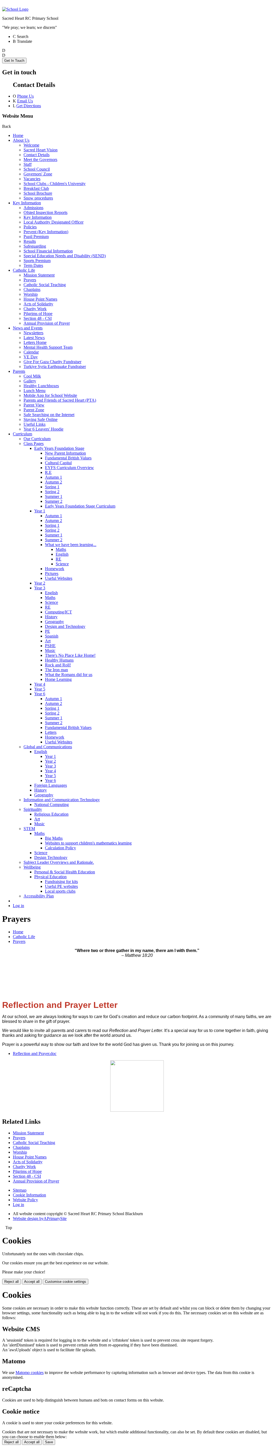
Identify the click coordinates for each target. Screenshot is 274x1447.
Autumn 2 (53, 482)
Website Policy (25, 1199)
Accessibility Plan (39, 896)
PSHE (50, 645)
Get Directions (28, 105)
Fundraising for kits (61, 881)
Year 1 (39, 511)
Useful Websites (58, 578)
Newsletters (33, 333)
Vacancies (32, 178)
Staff (28, 164)
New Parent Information (65, 453)
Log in (18, 905)
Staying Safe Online (41, 419)
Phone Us (25, 96)
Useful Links (34, 424)
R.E (48, 472)
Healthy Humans (59, 660)
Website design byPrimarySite (40, 1218)
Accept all (32, 1282)
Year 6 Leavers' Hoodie (43, 429)
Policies (30, 227)
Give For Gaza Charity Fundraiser (52, 361)
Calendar (31, 352)
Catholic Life (24, 270)
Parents (19, 371)
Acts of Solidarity (38, 304)
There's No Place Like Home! (70, 655)
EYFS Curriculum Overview (69, 467)
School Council (37, 169)
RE (58, 559)
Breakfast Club (36, 188)
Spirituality (33, 809)
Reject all (11, 1282)
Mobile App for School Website (50, 395)
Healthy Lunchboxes (41, 385)
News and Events (28, 328)
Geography (54, 621)
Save (49, 1442)
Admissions (33, 207)
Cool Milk (32, 376)
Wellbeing (32, 867)
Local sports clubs (60, 891)
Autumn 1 (53, 477)
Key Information (27, 203)
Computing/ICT (58, 612)
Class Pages (34, 443)
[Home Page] (15, 9)
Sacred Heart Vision (41, 150)
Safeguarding (35, 246)
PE (47, 631)
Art (48, 641)
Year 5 (39, 689)
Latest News (34, 337)
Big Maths (54, 838)
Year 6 (39, 694)
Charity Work (35, 308)
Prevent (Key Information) (46, 231)
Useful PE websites (61, 886)
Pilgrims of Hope (38, 313)
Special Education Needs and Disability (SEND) (65, 256)
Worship (31, 294)
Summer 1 (53, 496)
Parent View (34, 405)
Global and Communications (48, 746)
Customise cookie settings (65, 1282)
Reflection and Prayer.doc (34, 1053)
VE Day (31, 357)
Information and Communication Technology (62, 799)
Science (62, 564)
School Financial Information (48, 251)
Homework (54, 568)
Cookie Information (29, 1195)
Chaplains (32, 289)
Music (50, 650)
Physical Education (50, 876)
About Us (21, 140)
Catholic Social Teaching (45, 284)
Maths (61, 549)
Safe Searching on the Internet (49, 414)
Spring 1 (52, 487)
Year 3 (39, 588)
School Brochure (38, 193)
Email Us (25, 101)
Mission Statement (39, 275)
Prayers (30, 280)
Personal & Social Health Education (64, 872)
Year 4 (39, 684)
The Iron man (56, 669)
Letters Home (35, 342)
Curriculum (22, 434)
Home (18, 135)
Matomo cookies (30, 1372)
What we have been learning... (70, 544)
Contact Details (37, 154)
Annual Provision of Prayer (47, 323)
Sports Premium (37, 260)
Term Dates (33, 265)
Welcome (31, 145)
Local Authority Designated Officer (53, 222)
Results (30, 241)
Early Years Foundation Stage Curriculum (80, 506)
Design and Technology (65, 626)
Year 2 (39, 583)
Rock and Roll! (58, 665)
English (62, 554)
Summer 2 (53, 501)
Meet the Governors (40, 159)
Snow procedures (38, 198)
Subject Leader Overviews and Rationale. (59, 862)
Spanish (51, 636)
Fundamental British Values (68, 458)
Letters (50, 732)
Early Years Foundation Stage (59, 448)
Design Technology (50, 857)
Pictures (51, 573)
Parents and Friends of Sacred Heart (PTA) (60, 400)
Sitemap (19, 1190)
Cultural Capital (58, 462)
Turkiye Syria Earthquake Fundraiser (55, 366)
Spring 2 (52, 491)
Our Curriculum (37, 438)
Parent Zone (34, 410)
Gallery (30, 381)
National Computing (51, 804)
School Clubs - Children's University (55, 183)
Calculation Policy (60, 848)
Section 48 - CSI (38, 318)
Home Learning (58, 679)
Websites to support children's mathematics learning (88, 843)
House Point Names (40, 299)
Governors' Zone (38, 174)
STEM (29, 828)
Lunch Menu (34, 390)
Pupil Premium (36, 236)
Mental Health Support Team (48, 347)
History (51, 617)
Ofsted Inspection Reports (45, 212)
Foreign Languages (50, 785)
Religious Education (51, 814)
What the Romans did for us (68, 674)
